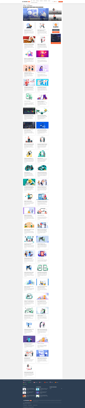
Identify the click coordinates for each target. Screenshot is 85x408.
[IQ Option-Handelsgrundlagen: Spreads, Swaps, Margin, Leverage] (42, 111)
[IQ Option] (56, 28)
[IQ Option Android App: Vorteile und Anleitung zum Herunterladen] (29, 111)
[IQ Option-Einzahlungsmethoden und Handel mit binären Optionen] (42, 168)
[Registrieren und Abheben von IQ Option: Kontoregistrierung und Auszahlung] (29, 54)
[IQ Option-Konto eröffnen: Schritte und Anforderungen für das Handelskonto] (29, 324)
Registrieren (60, 1)
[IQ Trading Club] (27, 400)
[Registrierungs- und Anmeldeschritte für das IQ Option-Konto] (42, 153)
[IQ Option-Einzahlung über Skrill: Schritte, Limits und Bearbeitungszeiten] (29, 282)
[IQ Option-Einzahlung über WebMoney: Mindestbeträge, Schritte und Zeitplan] (29, 210)
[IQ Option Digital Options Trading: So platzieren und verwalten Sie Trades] (29, 267)
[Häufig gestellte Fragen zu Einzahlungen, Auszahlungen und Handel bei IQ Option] (29, 68)
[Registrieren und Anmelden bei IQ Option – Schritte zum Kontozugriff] (42, 324)
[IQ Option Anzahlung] (42, 253)
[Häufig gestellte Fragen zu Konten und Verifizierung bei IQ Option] (29, 82)
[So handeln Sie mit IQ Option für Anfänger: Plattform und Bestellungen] (29, 239)
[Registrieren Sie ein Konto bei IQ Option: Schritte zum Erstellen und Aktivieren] (42, 353)
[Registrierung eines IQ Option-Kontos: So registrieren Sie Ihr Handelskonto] (42, 39)
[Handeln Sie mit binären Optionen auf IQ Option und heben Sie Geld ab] (29, 39)
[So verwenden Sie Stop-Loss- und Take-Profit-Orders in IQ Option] (42, 82)
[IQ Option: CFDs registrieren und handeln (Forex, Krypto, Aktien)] (42, 182)
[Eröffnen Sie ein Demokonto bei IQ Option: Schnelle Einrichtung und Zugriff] (29, 139)
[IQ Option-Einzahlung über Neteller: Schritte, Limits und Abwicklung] (29, 196)
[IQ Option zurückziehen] (42, 339)
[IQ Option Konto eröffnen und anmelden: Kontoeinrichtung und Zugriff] (29, 153)
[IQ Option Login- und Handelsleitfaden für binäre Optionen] (29, 168)
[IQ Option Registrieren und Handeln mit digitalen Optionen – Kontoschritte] (42, 239)
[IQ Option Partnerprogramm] (42, 54)
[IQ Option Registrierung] (42, 210)
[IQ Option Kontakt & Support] (42, 68)
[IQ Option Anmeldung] (29, 96)
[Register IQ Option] (56, 37)
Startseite (24, 4)
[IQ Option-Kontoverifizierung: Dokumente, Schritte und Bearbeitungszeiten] (29, 339)
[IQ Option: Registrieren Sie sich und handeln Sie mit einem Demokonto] (29, 253)
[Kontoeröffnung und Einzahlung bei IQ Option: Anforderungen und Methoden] (29, 182)
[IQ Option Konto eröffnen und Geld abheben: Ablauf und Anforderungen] (29, 225)
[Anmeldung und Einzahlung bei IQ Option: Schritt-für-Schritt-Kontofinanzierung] (42, 282)
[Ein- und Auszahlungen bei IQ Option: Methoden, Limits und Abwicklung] (42, 296)
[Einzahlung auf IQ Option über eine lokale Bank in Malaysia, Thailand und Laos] (42, 139)
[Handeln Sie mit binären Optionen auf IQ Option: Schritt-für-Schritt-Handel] (29, 310)
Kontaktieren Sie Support (34, 2)
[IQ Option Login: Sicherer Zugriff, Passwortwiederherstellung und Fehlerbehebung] (29, 367)
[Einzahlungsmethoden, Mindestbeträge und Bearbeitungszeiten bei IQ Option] (29, 353)
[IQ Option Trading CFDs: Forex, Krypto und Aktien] (42, 310)
